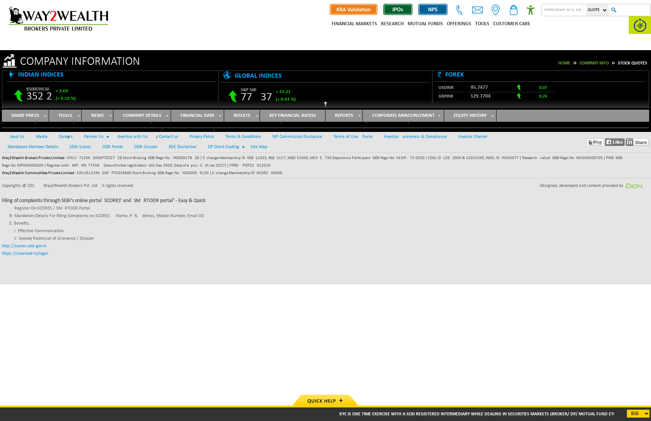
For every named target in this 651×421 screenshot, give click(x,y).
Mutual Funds (425, 24)
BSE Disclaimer (183, 147)
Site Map (259, 147)
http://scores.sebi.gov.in (24, 246)
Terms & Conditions (243, 137)
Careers (66, 137)
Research (392, 24)
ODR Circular (145, 147)
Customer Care (511, 24)
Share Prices (25, 115)
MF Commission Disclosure (297, 137)
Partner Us (94, 137)
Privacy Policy (201, 137)
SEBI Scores (80, 147)
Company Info (594, 63)
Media (41, 137)
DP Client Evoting (223, 147)
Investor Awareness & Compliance (415, 137)
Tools (482, 24)
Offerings (459, 24)
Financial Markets (354, 24)
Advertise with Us (131, 137)
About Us (16, 137)
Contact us (168, 137)
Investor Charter (472, 137)
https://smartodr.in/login (25, 253)
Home (564, 63)
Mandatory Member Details (33, 147)
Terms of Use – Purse (353, 137)
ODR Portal (112, 147)
